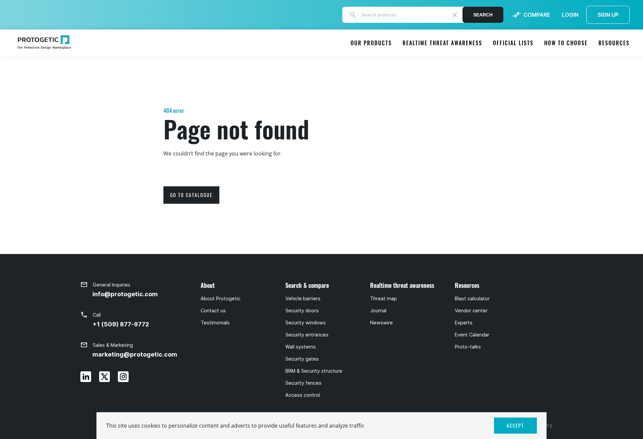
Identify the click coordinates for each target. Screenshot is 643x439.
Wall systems (300, 347)
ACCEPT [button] (515, 425)
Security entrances (307, 335)
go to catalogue (191, 194)
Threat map (383, 299)
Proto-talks (468, 347)
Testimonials (215, 323)
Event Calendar (472, 335)
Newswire (381, 323)
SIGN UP (608, 14)
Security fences (303, 383)
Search (483, 14)
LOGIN (570, 14)
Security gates (302, 359)
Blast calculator (472, 299)
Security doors (302, 311)
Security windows (305, 323)
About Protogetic (220, 299)
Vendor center (471, 311)
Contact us (213, 311)
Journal (378, 311)
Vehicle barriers (302, 299)
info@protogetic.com (125, 294)
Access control (302, 395)
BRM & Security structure (313, 371)
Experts (464, 323)
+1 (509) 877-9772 (120, 324)
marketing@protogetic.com (134, 354)
